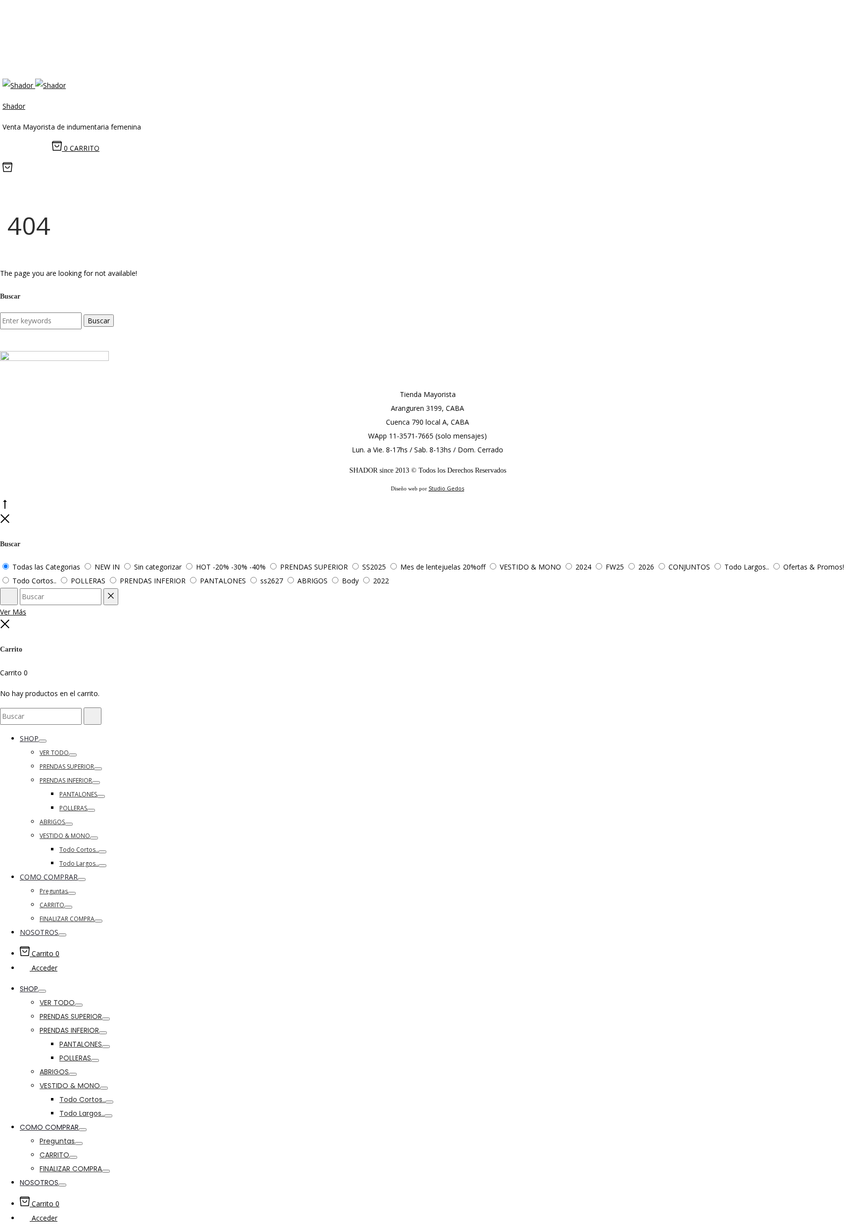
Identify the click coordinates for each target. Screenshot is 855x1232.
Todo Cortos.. (78, 849)
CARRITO (52, 905)
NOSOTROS (39, 932)
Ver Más (13, 611)
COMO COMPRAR (49, 876)
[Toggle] (43, 741)
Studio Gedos (446, 488)
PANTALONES (78, 794)
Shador (13, 106)
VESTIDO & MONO (65, 836)
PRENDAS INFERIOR (66, 780)
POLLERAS (73, 808)
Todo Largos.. (78, 863)
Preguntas (54, 891)
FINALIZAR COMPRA (67, 919)
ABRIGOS (52, 822)
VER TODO (54, 752)
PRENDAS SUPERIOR (67, 766)
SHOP (29, 738)
